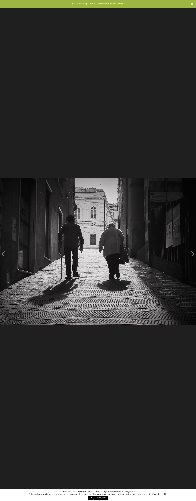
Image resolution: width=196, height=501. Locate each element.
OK (91, 497)
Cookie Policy (101, 497)
